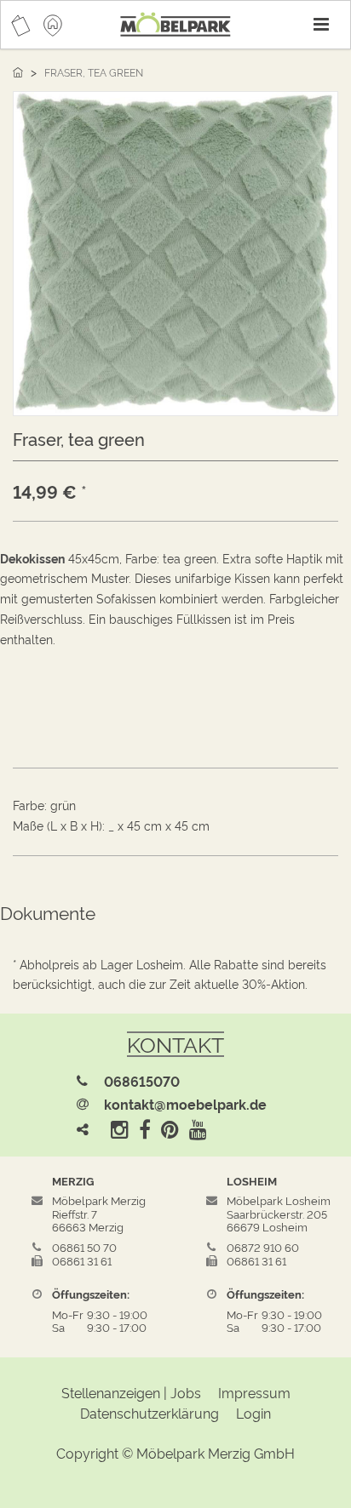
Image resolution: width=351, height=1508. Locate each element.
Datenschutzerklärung (149, 1412)
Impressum (254, 1392)
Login (253, 1412)
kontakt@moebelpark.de (185, 1103)
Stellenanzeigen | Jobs (131, 1392)
